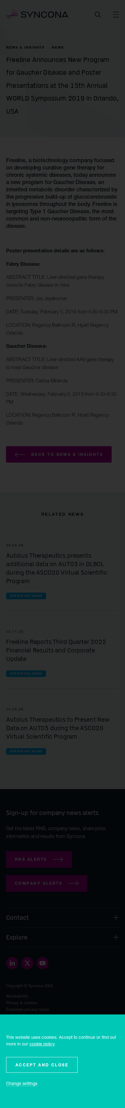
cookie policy (41, 1043)
